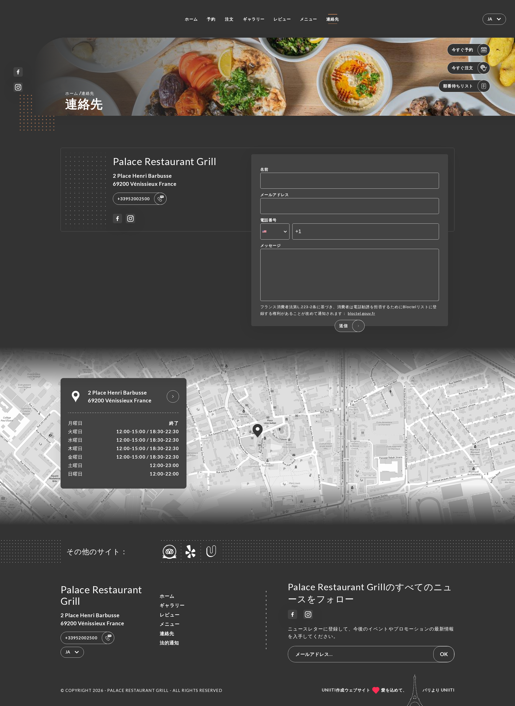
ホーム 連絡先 (79, 93)
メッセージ (270, 245)
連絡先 (332, 19)
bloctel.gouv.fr (361, 313)
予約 (211, 19)
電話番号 (268, 220)
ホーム (191, 19)
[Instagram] (18, 87)
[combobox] (275, 231)
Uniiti (447, 689)
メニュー (308, 19)
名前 (264, 169)
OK (444, 654)
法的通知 (169, 642)
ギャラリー (254, 19)
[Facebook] (18, 72)
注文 (229, 19)
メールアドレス (274, 194)
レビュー (282, 19)
